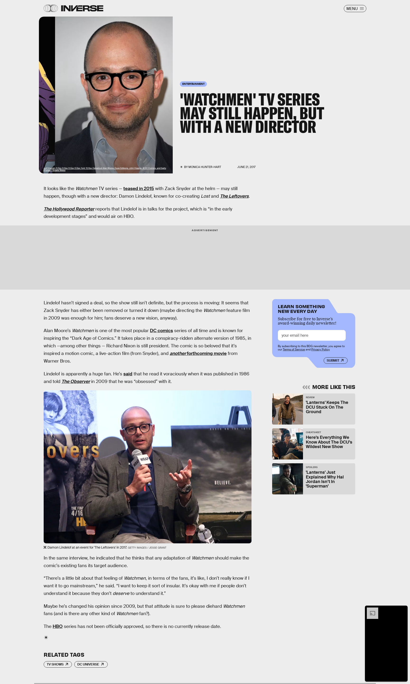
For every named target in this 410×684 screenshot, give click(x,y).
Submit (333, 360)
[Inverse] (82, 8)
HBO (58, 626)
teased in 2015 (138, 188)
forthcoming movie (198, 353)
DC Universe (88, 664)
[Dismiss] (402, 610)
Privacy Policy (320, 349)
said (127, 374)
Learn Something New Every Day (301, 308)
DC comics (161, 331)
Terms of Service (294, 349)
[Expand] (370, 610)
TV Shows (55, 664)
